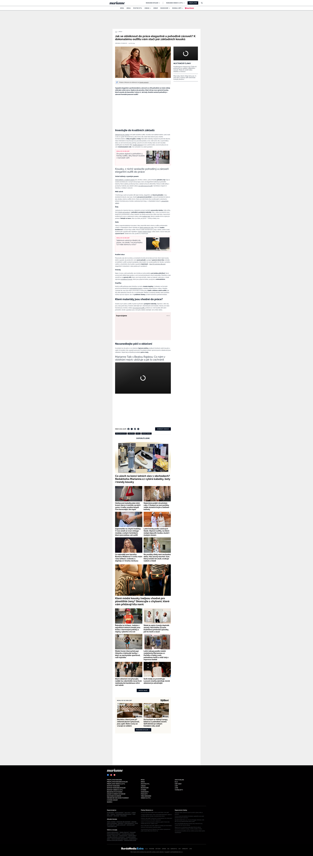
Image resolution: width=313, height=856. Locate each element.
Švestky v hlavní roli (124, 832)
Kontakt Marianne (113, 786)
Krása (129, 8)
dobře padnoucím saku (147, 227)
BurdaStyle (174, 848)
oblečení (131, 433)
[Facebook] (108, 775)
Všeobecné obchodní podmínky (118, 798)
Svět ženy (178, 784)
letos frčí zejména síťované (157, 264)
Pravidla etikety (110, 812)
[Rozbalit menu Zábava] (150, 8)
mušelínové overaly (126, 279)
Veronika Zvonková (121, 43)
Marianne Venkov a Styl (174, 3)
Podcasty (144, 794)
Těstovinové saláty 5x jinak (130, 840)
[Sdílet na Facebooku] (128, 429)
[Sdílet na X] (132, 429)
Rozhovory (164, 8)
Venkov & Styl (146, 798)
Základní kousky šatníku (122, 134)
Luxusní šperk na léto (112, 826)
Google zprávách (144, 82)
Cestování (112, 814)
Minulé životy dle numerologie (123, 821)
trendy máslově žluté (144, 231)
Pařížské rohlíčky (132, 835)
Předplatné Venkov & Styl (116, 784)
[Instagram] (111, 775)
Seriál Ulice (120, 823)
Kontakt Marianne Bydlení (116, 788)
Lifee (176, 788)
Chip (176, 786)
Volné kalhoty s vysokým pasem (125, 180)
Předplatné (193, 3)
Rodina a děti (177, 8)
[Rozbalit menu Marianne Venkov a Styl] (183, 2)
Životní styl (137, 8)
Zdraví (155, 8)
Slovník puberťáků (119, 812)
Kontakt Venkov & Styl (115, 790)
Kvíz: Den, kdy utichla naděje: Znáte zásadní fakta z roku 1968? (155, 812)
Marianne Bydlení (152, 3)
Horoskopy (145, 792)
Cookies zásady (112, 800)
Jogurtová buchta (123, 835)
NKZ (168, 848)
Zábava (147, 8)
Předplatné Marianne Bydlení (117, 781)
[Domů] (118, 3)
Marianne (151, 848)
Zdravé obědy (123, 815)
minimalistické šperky (135, 288)
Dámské (164, 848)
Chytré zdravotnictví (129, 823)
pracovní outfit (121, 433)
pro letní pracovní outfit (145, 186)
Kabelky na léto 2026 (120, 824)
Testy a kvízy (127, 812)
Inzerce (109, 802)
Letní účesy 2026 (130, 824)
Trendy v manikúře (111, 821)
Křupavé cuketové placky (112, 832)
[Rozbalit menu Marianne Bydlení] (159, 2)
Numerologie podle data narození (123, 814)
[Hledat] (201, 3)
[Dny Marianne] (189, 8)
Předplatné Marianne (114, 779)
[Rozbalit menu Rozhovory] (169, 8)
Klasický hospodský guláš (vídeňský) (119, 838)
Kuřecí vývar (115, 835)
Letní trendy (116, 815)
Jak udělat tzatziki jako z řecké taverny (116, 837)
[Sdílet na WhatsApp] (138, 429)
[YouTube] (114, 775)
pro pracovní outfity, (139, 308)
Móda (122, 8)
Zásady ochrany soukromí (116, 794)
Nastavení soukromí (114, 796)
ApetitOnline (179, 779)
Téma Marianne (146, 796)
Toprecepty (179, 790)
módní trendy (146, 433)
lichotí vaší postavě (124, 212)
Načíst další (143, 690)
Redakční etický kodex (114, 792)
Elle (176, 781)
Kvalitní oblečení (137, 145)
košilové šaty (146, 216)
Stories (143, 790)
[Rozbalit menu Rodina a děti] (182, 8)
